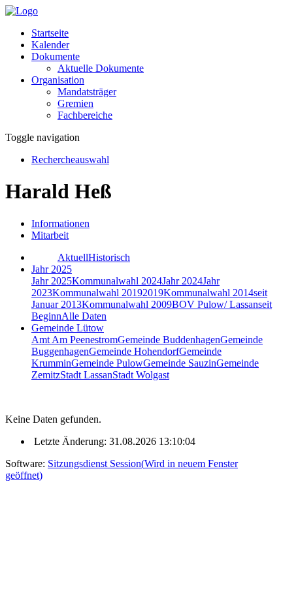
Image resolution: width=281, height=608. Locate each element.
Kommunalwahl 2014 (208, 292)
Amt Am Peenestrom (74, 339)
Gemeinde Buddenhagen (169, 339)
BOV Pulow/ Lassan (215, 304)
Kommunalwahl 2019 (97, 292)
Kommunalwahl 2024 (117, 280)
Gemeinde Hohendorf (134, 351)
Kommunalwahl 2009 (127, 304)
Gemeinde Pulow (107, 363)
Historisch (109, 257)
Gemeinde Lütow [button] (67, 327)
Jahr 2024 (182, 280)
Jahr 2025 (51, 280)
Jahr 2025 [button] (51, 269)
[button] (55, 56)
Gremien (75, 103)
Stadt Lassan (86, 374)
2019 (152, 292)
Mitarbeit (50, 235)
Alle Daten (84, 316)
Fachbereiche (85, 115)
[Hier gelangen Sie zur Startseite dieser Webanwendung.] (21, 10)
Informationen (60, 223)
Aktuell (73, 257)
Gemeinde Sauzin (179, 363)
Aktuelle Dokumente (101, 68)
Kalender (50, 44)
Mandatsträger (87, 91)
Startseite (50, 32)
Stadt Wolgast (140, 374)
